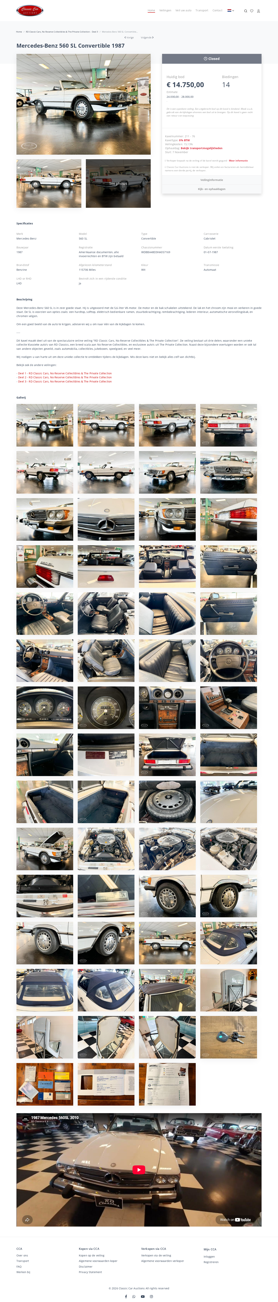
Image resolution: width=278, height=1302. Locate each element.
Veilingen (165, 10)
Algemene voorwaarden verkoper (162, 1261)
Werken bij (23, 1272)
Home (151, 10)
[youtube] (143, 1297)
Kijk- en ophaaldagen (211, 189)
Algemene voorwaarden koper (98, 1261)
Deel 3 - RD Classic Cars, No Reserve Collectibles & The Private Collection (65, 381)
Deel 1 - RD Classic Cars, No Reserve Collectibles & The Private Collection (65, 373)
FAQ (19, 1266)
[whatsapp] (133, 1297)
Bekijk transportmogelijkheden (201, 148)
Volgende (146, 37)
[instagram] (151, 1297)
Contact (217, 10)
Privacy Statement (90, 1272)
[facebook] (126, 1297)
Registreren (211, 1262)
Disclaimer (85, 1266)
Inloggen (209, 1256)
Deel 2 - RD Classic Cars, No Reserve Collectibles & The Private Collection (65, 377)
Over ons (22, 1255)
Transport (202, 10)
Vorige (130, 37)
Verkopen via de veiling (156, 1255)
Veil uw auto (183, 10)
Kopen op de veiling (92, 1255)
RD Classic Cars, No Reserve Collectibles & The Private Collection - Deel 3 (62, 31)
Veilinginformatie (211, 180)
